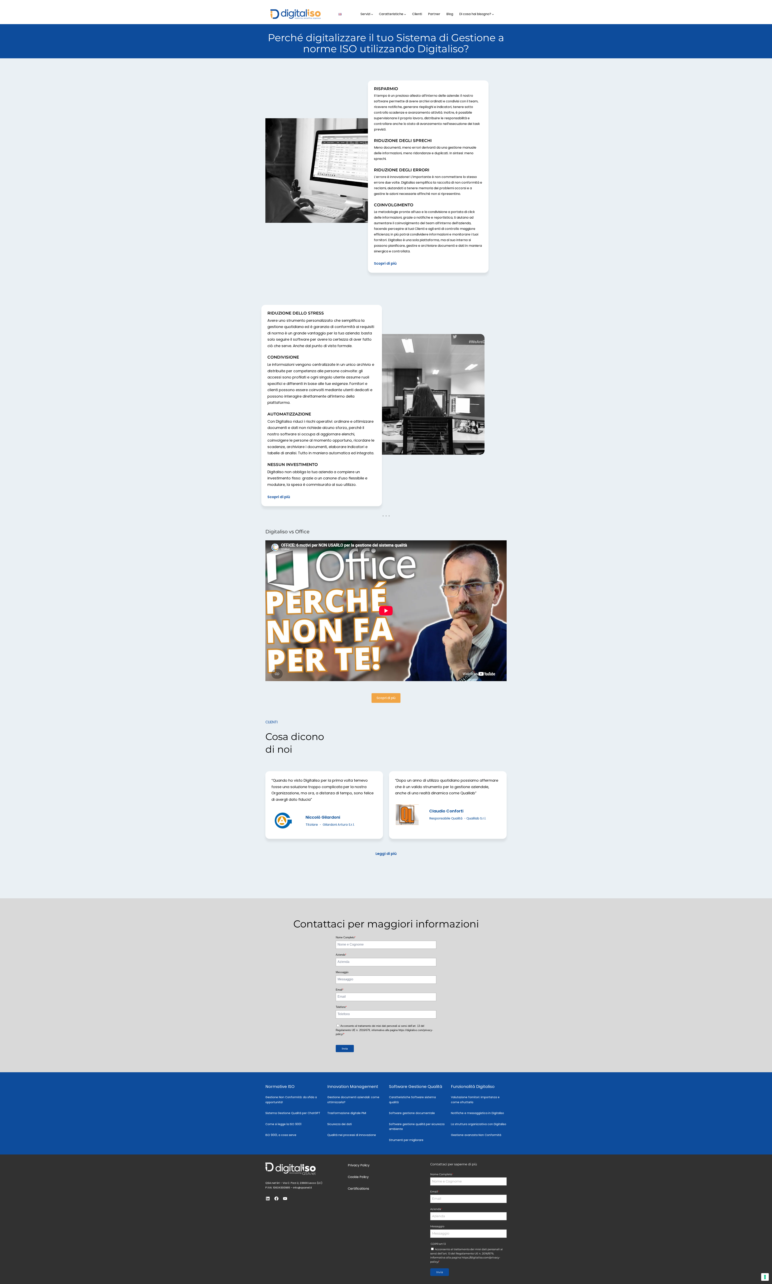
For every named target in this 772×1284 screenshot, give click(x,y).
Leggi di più (386, 853)
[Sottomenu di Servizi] (372, 14)
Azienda (341, 954)
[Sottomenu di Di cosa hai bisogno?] (493, 14)
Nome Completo (345, 937)
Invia (345, 1048)
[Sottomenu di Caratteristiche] (405, 14)
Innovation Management (352, 1086)
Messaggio (342, 972)
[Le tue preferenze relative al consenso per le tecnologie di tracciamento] (765, 1277)
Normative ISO (280, 1086)
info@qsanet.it (302, 1187)
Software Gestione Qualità (415, 1086)
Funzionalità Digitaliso (473, 1086)
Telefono (341, 1006)
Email (339, 989)
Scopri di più (385, 263)
